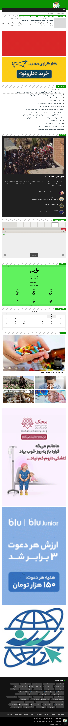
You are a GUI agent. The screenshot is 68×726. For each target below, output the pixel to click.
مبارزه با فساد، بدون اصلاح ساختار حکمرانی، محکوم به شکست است (45, 199)
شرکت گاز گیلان (60, 697)
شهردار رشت (49, 697)
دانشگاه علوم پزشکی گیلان (21, 686)
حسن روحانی (48, 686)
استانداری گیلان (26, 684)
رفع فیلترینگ (14, 689)
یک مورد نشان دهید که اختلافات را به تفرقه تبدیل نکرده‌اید (50, 104)
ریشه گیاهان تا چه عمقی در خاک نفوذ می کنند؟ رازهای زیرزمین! (48, 127)
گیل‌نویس (52, 724)
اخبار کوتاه (10, 714)
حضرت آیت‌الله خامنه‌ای (36, 686)
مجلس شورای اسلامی (18, 702)
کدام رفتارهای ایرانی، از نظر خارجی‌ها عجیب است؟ (51, 106)
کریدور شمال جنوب (16, 707)
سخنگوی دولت (24, 691)
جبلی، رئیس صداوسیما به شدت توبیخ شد (54, 124)
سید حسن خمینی (45, 694)
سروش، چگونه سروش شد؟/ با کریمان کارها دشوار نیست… (46, 192)
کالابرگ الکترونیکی (29, 707)
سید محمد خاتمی (33, 694)
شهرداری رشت (38, 697)
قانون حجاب (30, 702)
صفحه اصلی (50, 13)
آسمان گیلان (61, 684)
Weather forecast (34, 305)
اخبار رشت (18, 714)
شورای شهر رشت (12, 697)
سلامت (26, 714)
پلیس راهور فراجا (41, 707)
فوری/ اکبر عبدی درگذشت (57, 121)
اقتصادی (39, 714)
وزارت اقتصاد (13, 704)
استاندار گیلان (37, 684)
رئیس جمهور (38, 689)
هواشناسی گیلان (24, 704)
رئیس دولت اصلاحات (27, 689)
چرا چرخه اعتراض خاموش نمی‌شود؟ (54, 176)
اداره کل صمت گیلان (49, 684)
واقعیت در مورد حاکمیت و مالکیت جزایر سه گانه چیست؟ (47, 212)
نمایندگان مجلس (36, 704)
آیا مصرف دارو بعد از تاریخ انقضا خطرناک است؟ (52, 372)
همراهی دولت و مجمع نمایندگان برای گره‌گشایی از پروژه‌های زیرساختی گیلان (46, 95)
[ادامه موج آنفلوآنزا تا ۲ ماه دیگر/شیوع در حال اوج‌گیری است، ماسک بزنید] (50, 382)
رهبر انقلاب (61, 691)
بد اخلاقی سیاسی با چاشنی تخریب (51, 204)
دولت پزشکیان (60, 689)
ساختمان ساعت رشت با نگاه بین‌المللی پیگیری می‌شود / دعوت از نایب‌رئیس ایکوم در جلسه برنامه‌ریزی (40, 92)
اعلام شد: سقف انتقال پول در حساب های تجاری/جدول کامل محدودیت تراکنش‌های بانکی (43, 115)
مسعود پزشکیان (60, 704)
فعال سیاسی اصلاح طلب (58, 702)
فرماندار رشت (35, 699)
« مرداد (52, 329)
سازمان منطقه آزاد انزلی (36, 691)
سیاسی (53, 714)
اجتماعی (46, 714)
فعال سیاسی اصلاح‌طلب (42, 702)
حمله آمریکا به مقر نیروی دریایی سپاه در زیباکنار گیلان (50, 129)
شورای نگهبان (45, 699)
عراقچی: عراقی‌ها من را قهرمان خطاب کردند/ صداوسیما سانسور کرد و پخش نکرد (45, 118)
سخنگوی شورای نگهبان (58, 694)
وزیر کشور (51, 707)
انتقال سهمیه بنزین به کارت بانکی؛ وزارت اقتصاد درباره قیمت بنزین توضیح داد (45, 112)
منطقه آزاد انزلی (48, 704)
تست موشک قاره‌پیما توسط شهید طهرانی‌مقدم (53, 101)
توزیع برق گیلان (60, 686)
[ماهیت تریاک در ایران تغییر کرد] (18, 382)
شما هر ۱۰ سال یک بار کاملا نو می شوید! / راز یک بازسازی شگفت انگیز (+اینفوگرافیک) (44, 109)
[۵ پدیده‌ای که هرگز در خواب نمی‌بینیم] (50, 396)
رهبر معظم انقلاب (49, 691)
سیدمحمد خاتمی (21, 694)
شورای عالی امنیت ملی (58, 699)
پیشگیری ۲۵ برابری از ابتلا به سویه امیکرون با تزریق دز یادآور (37, 20)
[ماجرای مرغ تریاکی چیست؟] (18, 396)
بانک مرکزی (15, 684)
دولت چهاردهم (49, 689)
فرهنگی (32, 714)
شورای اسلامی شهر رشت (25, 697)
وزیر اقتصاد (61, 707)
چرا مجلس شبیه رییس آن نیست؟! (55, 89)
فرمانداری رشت (24, 699)
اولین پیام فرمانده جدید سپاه (56, 98)
